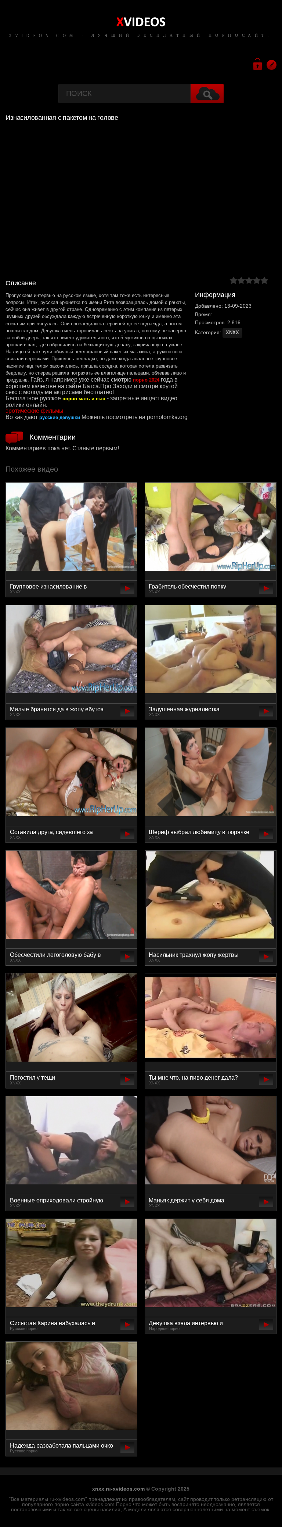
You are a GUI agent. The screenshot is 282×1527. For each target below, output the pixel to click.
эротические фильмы (35, 411)
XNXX (232, 332)
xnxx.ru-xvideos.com (118, 1489)
